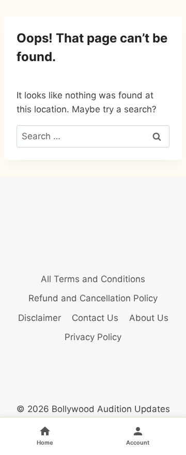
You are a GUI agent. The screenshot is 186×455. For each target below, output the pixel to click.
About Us (148, 318)
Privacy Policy (93, 337)
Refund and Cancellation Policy (93, 298)
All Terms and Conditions (93, 279)
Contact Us (95, 318)
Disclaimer (39, 318)
